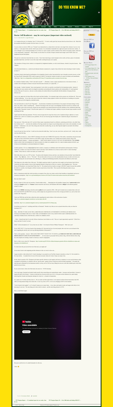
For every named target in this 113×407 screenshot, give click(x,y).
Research (70, 26)
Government (24, 396)
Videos (55, 26)
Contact (84, 26)
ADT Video (87, 99)
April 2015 (87, 92)
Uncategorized (88, 125)
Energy (86, 104)
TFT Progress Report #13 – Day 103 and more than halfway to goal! (92, 70)
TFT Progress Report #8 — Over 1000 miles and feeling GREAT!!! (65, 30)
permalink (35, 396)
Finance (87, 107)
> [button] (99, 12)
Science (86, 119)
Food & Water (88, 109)
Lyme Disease (35, 26)
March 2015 (87, 94)
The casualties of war (89, 76)
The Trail (43, 26)
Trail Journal (88, 124)
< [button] (14, 12)
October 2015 (88, 84)
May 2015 (87, 91)
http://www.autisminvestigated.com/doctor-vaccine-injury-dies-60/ (31, 199)
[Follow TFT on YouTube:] (92, 57)
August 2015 (88, 86)
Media (86, 117)
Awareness (62, 26)
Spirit (86, 120)
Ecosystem (87, 100)
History (86, 114)
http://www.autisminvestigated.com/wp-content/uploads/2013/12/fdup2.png (38, 202)
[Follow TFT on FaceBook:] (92, 45)
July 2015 (87, 87)
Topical (86, 122)
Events (86, 105)
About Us (27, 26)
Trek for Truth (18, 26)
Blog (50, 26)
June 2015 (87, 89)
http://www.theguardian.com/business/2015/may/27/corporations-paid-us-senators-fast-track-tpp (43, 78)
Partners (77, 26)
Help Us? (91, 26)
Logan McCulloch (30, 37)
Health (28, 396)
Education (87, 102)
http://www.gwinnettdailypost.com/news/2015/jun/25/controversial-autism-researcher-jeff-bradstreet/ (50, 175)
